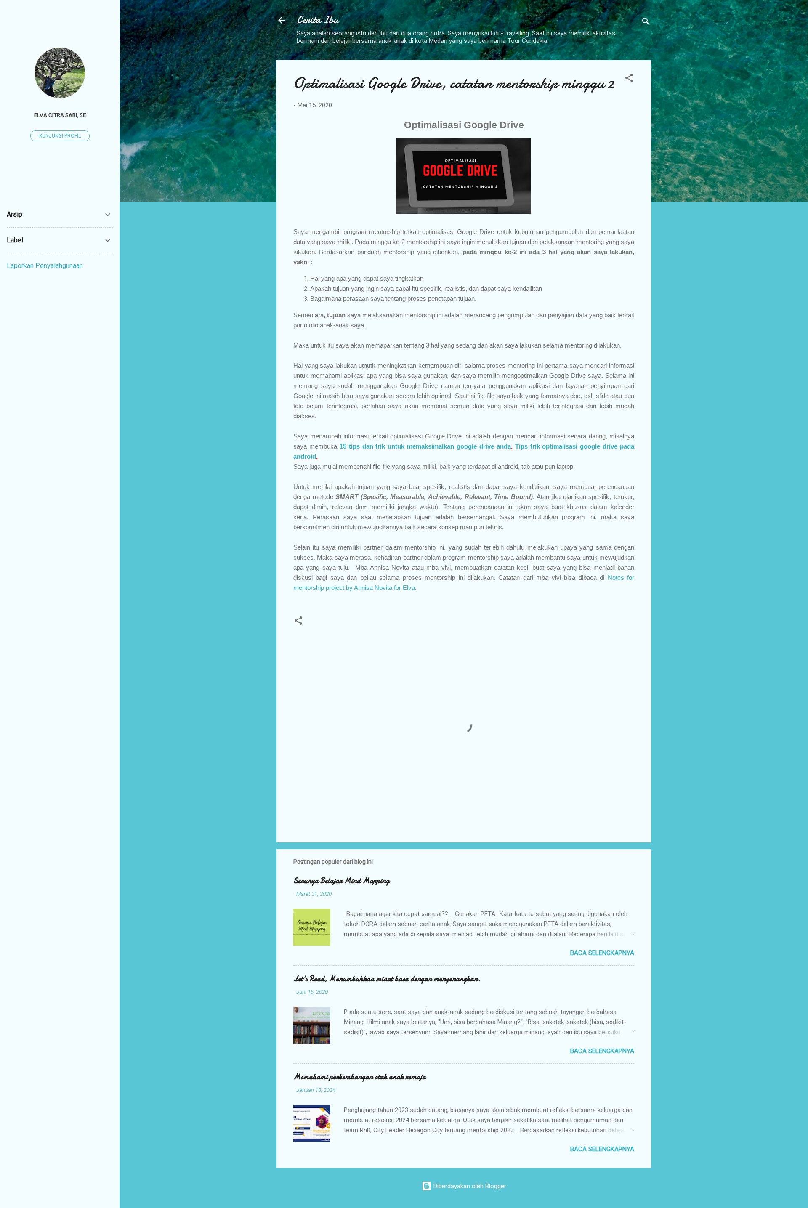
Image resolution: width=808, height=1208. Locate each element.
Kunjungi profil (60, 136)
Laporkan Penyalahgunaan (45, 266)
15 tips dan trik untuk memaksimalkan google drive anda (425, 446)
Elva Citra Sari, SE (60, 115)
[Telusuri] (646, 23)
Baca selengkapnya (602, 953)
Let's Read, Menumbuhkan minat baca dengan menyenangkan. (387, 979)
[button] (629, 79)
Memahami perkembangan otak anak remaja (359, 1077)
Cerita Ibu (317, 20)
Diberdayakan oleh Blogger (469, 1186)
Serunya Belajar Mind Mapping (341, 881)
